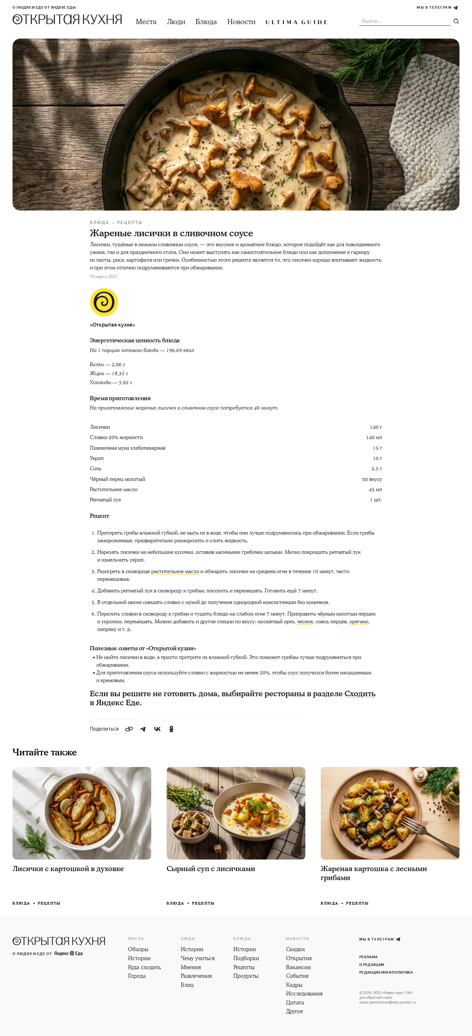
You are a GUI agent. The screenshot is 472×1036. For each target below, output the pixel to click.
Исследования (304, 994)
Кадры (294, 985)
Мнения (191, 967)
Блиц (187, 985)
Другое (294, 1011)
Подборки (246, 958)
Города (137, 976)
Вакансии (298, 967)
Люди (176, 22)
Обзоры (138, 949)
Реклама (368, 957)
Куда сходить (144, 967)
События (297, 976)
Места (146, 22)
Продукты (245, 976)
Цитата (295, 1003)
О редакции (371, 965)
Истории (139, 958)
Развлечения (196, 976)
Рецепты (130, 222)
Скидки (295, 949)
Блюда (206, 22)
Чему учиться (198, 958)
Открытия (299, 958)
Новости (241, 22)
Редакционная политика (386, 972)
